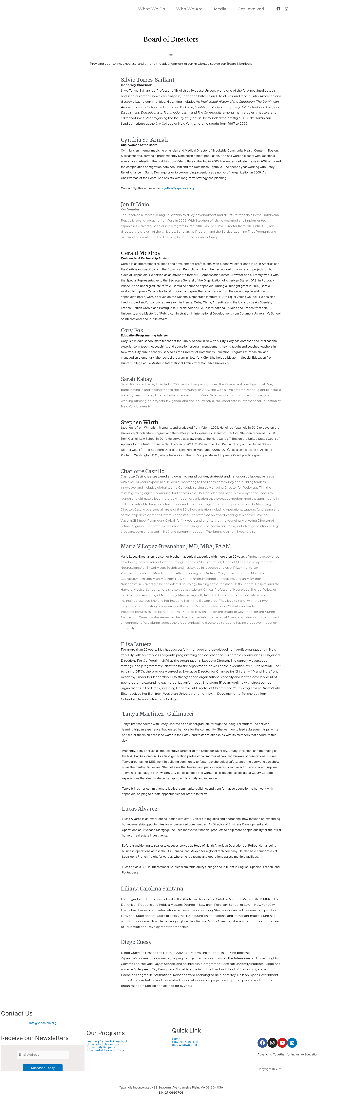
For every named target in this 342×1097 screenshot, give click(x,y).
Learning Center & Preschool (106, 1041)
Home (176, 1038)
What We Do (151, 9)
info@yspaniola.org (42, 1023)
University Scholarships (103, 1044)
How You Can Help (185, 1041)
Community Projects (100, 1047)
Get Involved (251, 9)
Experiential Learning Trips (105, 1050)
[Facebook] (278, 9)
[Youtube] (282, 1043)
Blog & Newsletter (184, 1044)
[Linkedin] (292, 1043)
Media (220, 9)
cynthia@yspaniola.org (178, 188)
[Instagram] (286, 9)
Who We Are (189, 9)
